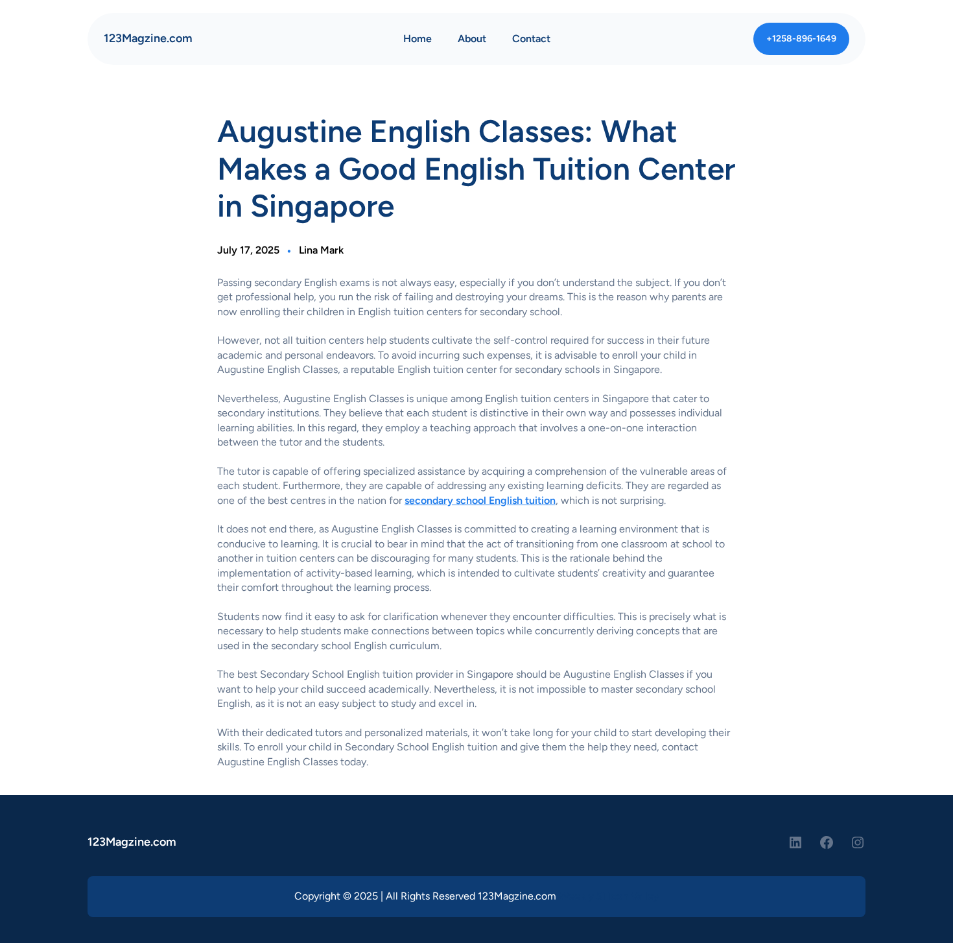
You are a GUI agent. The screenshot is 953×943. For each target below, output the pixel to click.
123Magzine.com (148, 38)
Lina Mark (321, 250)
